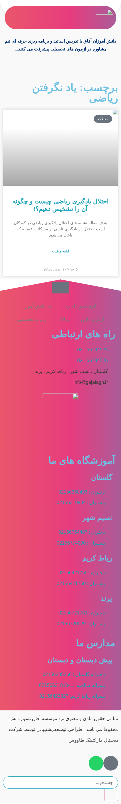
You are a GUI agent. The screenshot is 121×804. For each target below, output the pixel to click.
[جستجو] (111, 795)
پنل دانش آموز (39, 305)
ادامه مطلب (60, 251)
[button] (90, 18)
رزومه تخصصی (32, 319)
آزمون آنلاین (92, 319)
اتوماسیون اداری (80, 305)
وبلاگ (63, 319)
